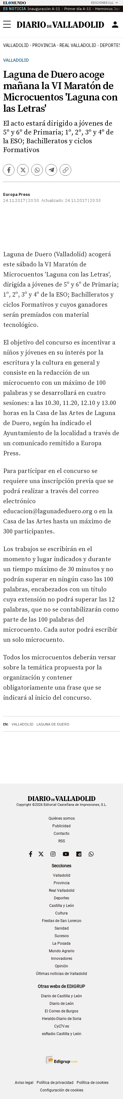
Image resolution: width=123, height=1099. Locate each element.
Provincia (44, 45)
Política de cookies (92, 1082)
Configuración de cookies (61, 1090)
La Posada (61, 943)
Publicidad (61, 826)
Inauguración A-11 (43, 8)
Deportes (61, 898)
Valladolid (16, 45)
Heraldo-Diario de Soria (61, 1018)
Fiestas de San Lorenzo (61, 921)
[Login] (115, 24)
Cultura (61, 913)
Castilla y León (61, 905)
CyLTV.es (61, 1026)
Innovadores (61, 958)
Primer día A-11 (77, 8)
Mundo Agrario (61, 951)
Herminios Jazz (108, 8)
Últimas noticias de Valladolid (61, 973)
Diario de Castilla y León (61, 996)
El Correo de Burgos (61, 1011)
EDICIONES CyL (102, 2)
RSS (61, 841)
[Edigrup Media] (61, 1059)
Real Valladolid (78, 45)
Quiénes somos (62, 818)
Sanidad (62, 928)
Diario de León (62, 1003)
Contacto (61, 833)
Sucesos (62, 936)
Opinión (61, 966)
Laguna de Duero (53, 724)
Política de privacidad (55, 1082)
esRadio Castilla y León (61, 1034)
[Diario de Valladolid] (60, 24)
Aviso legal (24, 1082)
